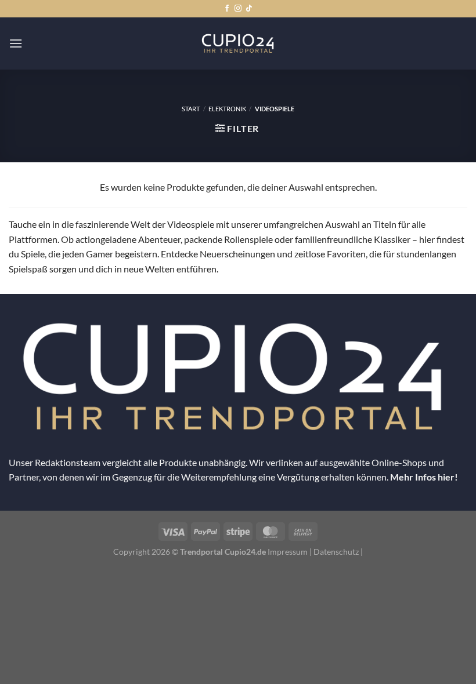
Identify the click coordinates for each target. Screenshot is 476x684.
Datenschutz (336, 551)
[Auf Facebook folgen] (226, 9)
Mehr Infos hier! (424, 476)
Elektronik (227, 108)
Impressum (288, 551)
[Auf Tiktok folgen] (249, 9)
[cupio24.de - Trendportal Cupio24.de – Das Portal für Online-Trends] (238, 43)
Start (191, 108)
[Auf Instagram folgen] (238, 9)
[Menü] (16, 43)
